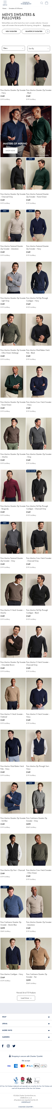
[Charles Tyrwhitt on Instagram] (8, 1045)
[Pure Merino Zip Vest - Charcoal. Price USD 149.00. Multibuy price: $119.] (13, 850)
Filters (5, 48)
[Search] (41, 3)
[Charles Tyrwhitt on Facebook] (3, 1045)
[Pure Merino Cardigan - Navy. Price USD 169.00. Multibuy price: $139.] (13, 954)
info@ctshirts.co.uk (26, 1098)
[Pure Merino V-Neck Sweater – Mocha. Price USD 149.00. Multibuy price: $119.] (13, 590)
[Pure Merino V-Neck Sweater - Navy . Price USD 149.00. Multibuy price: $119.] (39, 694)
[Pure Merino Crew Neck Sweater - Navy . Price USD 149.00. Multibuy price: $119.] (39, 382)
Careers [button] (6, 1037)
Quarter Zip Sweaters (33, 31)
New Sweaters (11, 31)
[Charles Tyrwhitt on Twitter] (14, 1045)
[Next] (47, 31)
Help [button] (4, 1017)
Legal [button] (4, 1023)
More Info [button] (7, 1030)
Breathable (42, 146)
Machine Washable (42, 155)
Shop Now (10, 150)
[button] (26, 998)
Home (4, 8)
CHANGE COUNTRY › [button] (26, 1107)
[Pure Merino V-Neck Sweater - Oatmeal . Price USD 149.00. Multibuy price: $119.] (13, 694)
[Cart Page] (46, 3)
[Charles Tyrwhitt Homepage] (26, 3)
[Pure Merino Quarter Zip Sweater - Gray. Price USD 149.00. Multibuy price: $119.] (39, 434)
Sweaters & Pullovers (15, 8)
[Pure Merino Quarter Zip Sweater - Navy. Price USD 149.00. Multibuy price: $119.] (13, 70)
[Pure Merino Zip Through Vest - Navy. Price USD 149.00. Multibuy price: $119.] (39, 746)
